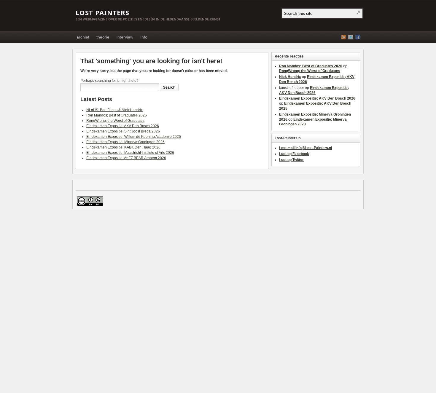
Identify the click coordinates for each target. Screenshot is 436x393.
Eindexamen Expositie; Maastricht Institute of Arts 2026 (130, 153)
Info (143, 37)
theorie (102, 37)
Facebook (357, 37)
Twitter (350, 37)
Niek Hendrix (290, 77)
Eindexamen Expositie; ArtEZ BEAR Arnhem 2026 (126, 158)
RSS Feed (343, 37)
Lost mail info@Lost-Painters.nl (305, 148)
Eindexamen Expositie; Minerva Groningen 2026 (125, 142)
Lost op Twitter (291, 160)
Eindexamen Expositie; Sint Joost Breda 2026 (123, 131)
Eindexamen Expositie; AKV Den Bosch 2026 (122, 126)
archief (83, 37)
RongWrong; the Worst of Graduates (115, 121)
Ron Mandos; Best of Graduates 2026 (116, 115)
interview (125, 37)
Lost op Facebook (294, 154)
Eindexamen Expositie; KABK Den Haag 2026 (123, 147)
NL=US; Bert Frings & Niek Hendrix (114, 110)
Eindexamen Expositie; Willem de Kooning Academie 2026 (133, 137)
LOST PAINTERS (102, 12)
